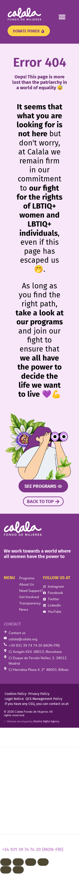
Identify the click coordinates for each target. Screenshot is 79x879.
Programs (12, 756)
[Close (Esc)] (43, 862)
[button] (62, 16)
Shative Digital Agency (46, 721)
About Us (12, 770)
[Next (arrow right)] (18, 870)
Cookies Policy (16, 694)
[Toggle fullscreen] (18, 862)
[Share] (30, 862)
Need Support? (19, 783)
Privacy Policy (39, 694)
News (8, 823)
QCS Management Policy (43, 699)
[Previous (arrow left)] (5, 870)
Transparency (17, 809)
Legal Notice (14, 699)
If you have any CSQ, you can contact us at (37, 704)
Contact (12, 624)
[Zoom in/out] (5, 862)
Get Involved (16, 796)
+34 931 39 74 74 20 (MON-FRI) (32, 849)
